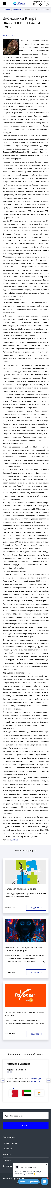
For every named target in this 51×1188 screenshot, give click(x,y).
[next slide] (48, 1080)
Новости (7, 1154)
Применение (9, 1137)
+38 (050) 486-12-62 (41, 2)
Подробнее (36, 908)
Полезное (7, 1149)
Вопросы (7, 1160)
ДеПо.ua (15, 840)
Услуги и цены (10, 1143)
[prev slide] (2, 1080)
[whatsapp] (47, 5)
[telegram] (40, 5)
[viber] (34, 5)
